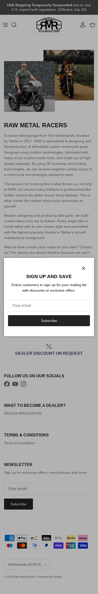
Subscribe (49, 321)
